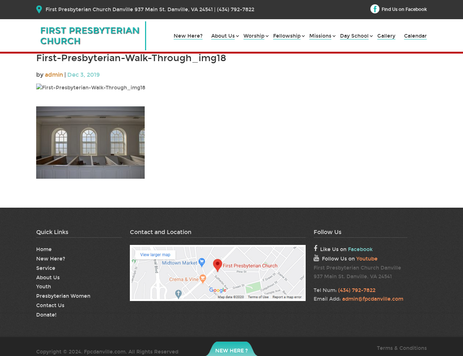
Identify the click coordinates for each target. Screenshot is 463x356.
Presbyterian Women (63, 296)
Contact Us (50, 305)
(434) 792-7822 (356, 290)
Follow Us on (350, 259)
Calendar (415, 36)
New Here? (188, 36)
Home (44, 249)
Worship (253, 36)
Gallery (386, 36)
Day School (354, 36)
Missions (320, 36)
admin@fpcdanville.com (372, 299)
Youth (43, 287)
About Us (223, 36)
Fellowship (287, 36)
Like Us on (346, 249)
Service (45, 268)
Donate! (46, 315)
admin (54, 74)
